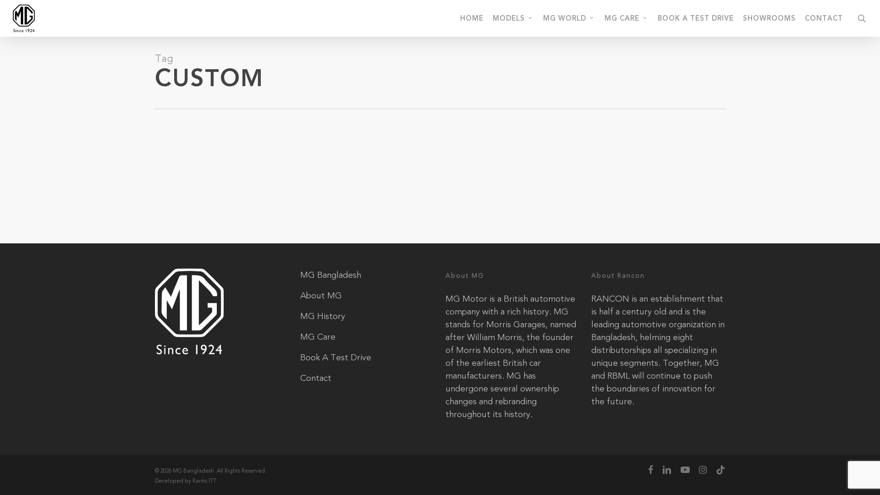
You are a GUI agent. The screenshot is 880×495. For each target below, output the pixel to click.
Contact (315, 378)
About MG (321, 296)
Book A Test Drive (335, 357)
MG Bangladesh (330, 275)
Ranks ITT (204, 480)
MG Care (318, 337)
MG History (322, 316)
